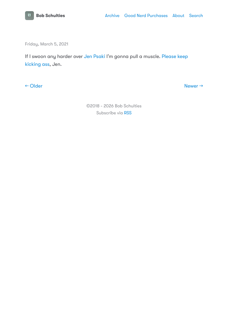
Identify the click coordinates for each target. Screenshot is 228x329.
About (178, 15)
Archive (112, 15)
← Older (34, 86)
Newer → (193, 86)
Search (196, 15)
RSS (128, 112)
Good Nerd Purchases (146, 15)
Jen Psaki (94, 56)
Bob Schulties (50, 15)
